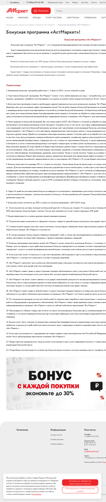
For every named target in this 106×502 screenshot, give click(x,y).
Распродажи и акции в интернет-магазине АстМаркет (30, 24)
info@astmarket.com (91, 451)
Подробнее (36, 494)
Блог (67, 2)
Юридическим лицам (55, 2)
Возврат (75, 2)
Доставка (84, 2)
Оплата (94, 2)
